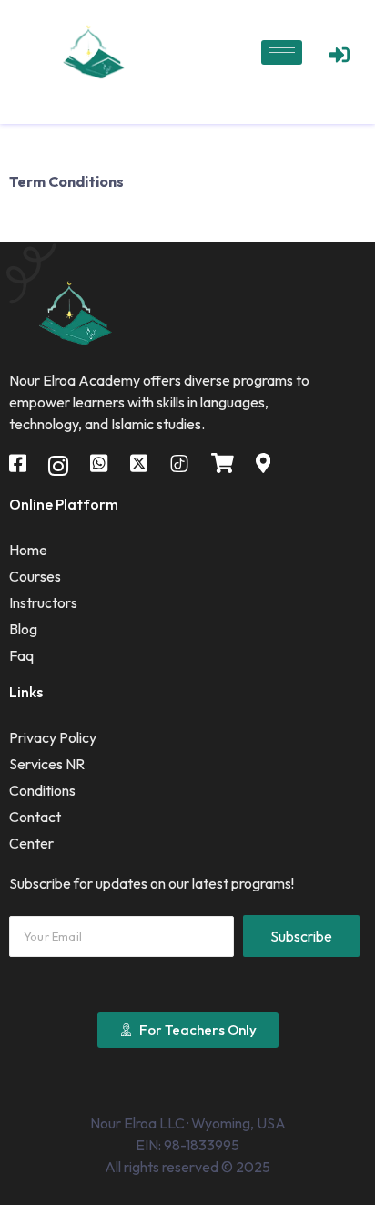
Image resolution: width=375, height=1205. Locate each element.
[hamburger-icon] (281, 52)
